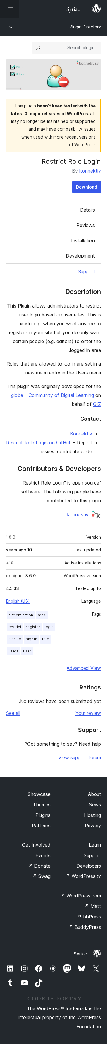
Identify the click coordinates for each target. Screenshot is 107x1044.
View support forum (79, 757)
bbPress (89, 917)
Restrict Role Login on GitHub (39, 442)
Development (80, 256)
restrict (14, 627)
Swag (41, 876)
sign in (31, 639)
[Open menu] (9, 9)
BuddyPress (85, 927)
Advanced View (84, 668)
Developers (88, 866)
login (49, 627)
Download (86, 186)
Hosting (92, 815)
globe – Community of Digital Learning (52, 395)
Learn (95, 845)
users (13, 651)
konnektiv (90, 171)
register (33, 627)
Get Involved (36, 845)
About (94, 794)
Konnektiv (81, 434)
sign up (14, 639)
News (95, 804)
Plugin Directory (85, 26)
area (42, 615)
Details (87, 210)
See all (13, 713)
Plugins (43, 815)
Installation (83, 241)
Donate (39, 866)
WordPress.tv (83, 876)
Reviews (85, 225)
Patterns (41, 826)
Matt (92, 906)
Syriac (80, 954)
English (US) (18, 601)
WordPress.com (81, 896)
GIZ (97, 404)
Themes (42, 804)
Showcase (39, 794)
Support (86, 271)
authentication (20, 615)
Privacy (93, 826)
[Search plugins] (38, 48)
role (45, 639)
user (27, 651)
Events (43, 855)
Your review (88, 713)
